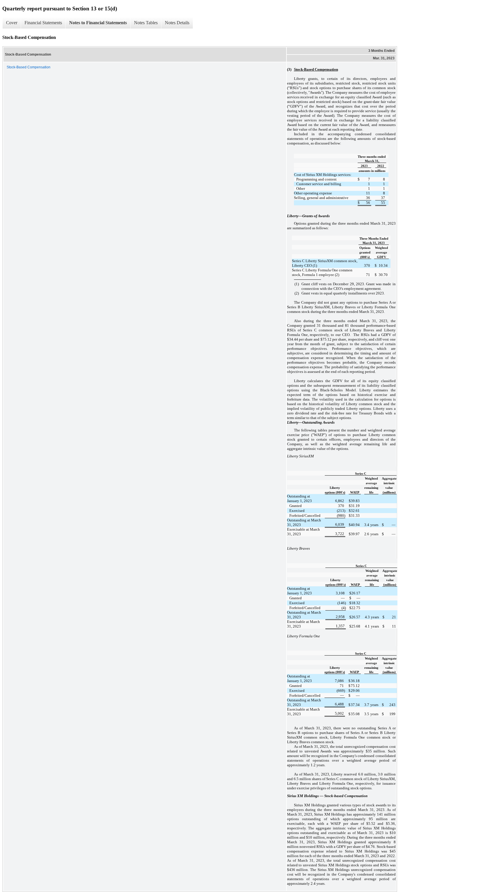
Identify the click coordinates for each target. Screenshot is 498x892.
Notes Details (177, 22)
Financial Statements (43, 22)
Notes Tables (146, 22)
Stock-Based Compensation (28, 67)
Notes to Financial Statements (98, 22)
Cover (11, 22)
